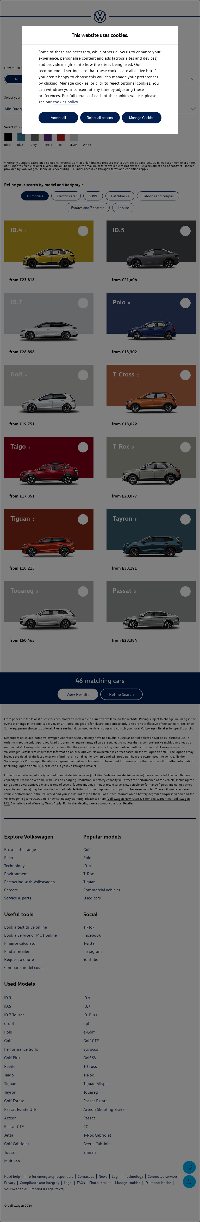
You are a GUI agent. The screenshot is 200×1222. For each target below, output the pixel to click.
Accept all (58, 118)
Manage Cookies (141, 118)
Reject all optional (100, 118)
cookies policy (65, 101)
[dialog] (100, 611)
